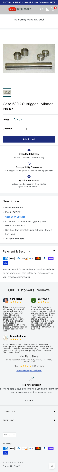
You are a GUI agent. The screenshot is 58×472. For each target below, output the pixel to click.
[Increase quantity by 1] (35, 129)
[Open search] (41, 9)
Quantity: (7, 128)
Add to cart (29, 139)
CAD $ (7, 435)
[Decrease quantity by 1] (17, 129)
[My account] (47, 9)
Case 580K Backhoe (15, 216)
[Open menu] (4, 9)
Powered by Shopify (12, 466)
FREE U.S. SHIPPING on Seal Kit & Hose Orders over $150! (29, 2)
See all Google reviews (29, 370)
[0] (53, 9)
